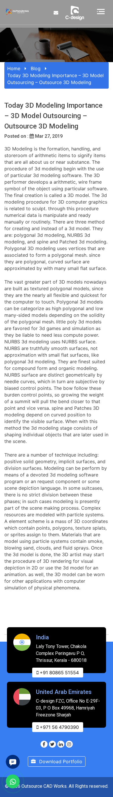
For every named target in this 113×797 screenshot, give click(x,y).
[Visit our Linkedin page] (60, 744)
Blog (36, 68)
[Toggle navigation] (101, 11)
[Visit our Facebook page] (44, 744)
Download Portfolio (60, 761)
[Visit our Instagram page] (69, 744)
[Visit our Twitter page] (52, 744)
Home (13, 68)
